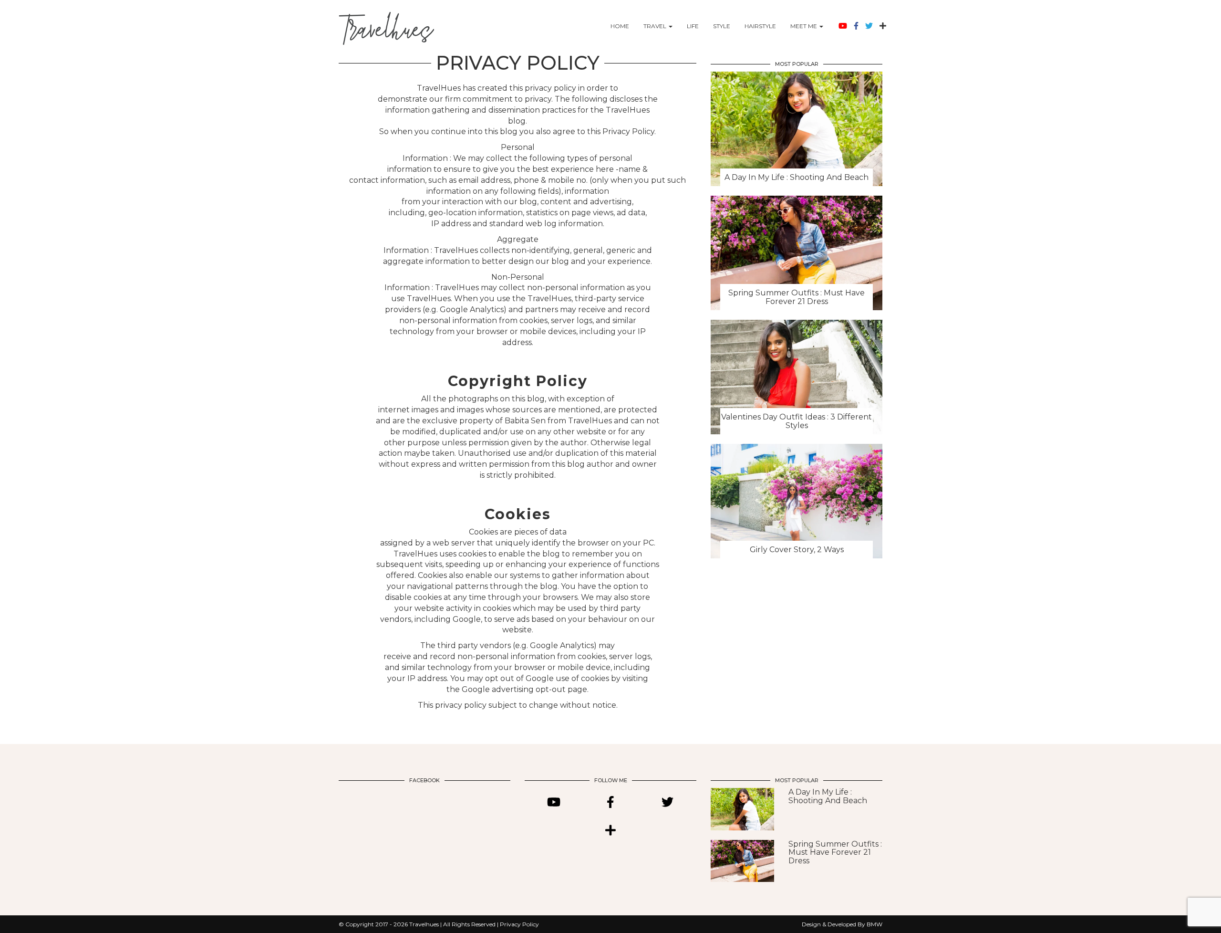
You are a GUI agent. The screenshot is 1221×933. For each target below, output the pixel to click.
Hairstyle (760, 26)
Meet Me (803, 26)
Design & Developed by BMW (842, 924)
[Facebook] (856, 26)
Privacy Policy (519, 924)
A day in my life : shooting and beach (796, 177)
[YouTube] (842, 26)
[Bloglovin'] (883, 26)
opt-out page (561, 689)
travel (654, 26)
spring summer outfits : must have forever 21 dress (796, 297)
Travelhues (424, 924)
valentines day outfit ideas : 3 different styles (796, 421)
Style (721, 26)
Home (619, 26)
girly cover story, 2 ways (797, 549)
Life (693, 26)
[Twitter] (869, 26)
